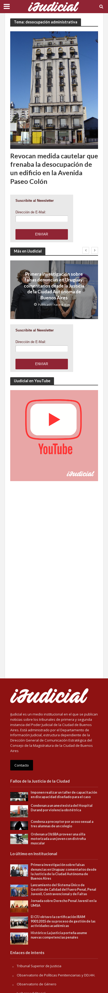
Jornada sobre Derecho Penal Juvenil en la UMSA (63, 903)
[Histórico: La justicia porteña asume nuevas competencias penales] (19, 938)
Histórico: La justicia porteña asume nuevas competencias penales (59, 935)
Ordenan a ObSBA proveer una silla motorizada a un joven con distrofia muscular (58, 838)
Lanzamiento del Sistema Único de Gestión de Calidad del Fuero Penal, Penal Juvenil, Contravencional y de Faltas (63, 889)
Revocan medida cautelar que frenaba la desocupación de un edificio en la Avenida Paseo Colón (54, 168)
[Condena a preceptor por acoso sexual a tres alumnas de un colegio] (19, 825)
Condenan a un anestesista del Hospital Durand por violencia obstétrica (62, 808)
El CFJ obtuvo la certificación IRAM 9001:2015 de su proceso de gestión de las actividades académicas (63, 921)
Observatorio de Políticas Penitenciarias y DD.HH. (56, 975)
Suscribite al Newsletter (34, 201)
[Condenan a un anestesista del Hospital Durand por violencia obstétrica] (19, 810)
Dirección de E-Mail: (30, 212)
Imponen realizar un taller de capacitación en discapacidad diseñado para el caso (64, 794)
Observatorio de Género (36, 984)
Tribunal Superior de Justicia (39, 966)
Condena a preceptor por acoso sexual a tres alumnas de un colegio (62, 824)
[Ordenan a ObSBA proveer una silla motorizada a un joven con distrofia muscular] (19, 838)
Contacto (21, 765)
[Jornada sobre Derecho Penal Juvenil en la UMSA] (19, 906)
